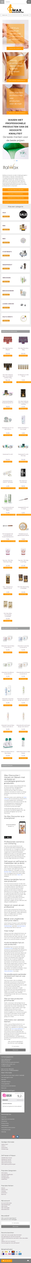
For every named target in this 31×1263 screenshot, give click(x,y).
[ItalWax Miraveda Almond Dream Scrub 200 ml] (23, 664)
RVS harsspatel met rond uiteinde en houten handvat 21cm (7, 535)
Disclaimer (4, 1121)
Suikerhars (4, 1179)
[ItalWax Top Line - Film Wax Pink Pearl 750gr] (8, 552)
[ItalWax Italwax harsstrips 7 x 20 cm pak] (23, 419)
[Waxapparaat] (23, 266)
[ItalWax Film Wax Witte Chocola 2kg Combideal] (8, 605)
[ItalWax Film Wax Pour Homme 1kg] (23, 472)
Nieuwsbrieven (5, 1209)
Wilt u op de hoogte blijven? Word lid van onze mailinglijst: (15, 1042)
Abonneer (15, 1050)
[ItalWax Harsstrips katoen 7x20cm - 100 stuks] (8, 472)
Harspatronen (5, 1176)
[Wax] (23, 227)
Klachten (3, 1079)
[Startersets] (23, 253)
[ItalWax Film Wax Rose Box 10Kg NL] (8, 340)
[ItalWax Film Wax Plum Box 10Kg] (23, 340)
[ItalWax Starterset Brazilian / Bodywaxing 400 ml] (8, 393)
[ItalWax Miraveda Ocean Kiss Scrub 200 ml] (23, 637)
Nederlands (4, 15)
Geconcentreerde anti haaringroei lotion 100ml (8, 509)
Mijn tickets (4, 1206)
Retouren (3, 1088)
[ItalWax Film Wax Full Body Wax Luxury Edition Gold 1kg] (23, 393)
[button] (14, 160)
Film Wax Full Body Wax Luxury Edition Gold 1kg (23, 403)
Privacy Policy (5, 1123)
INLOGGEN (26, 15)
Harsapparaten (5, 1177)
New (3, 238)
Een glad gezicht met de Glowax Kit (10, 1236)
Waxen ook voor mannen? (8, 1241)
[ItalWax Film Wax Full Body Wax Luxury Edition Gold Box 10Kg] (8, 366)
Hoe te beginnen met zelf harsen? (10, 1243)
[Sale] (23, 214)
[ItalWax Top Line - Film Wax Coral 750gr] (23, 552)
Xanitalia (3, 1191)
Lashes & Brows (8, 304)
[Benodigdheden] (23, 292)
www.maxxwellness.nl (17, 1028)
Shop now (6, 216)
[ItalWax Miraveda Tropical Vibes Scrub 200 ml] (8, 637)
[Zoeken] (29, 2)
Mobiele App (4, 1149)
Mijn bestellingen (5, 1204)
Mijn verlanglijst (5, 1207)
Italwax (3, 1188)
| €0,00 (7, 1261)
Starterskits (4, 1147)
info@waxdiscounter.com (8, 1064)
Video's (19, 874)
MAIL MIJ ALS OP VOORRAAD (9, 488)
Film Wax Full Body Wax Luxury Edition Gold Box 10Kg (8, 376)
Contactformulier (6, 1129)
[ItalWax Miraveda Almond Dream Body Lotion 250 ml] (23, 717)
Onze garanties (5, 1083)
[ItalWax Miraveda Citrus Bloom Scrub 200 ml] (8, 664)
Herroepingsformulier (7, 1077)
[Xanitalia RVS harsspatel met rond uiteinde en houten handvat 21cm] (8, 525)
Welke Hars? (4, 1144)
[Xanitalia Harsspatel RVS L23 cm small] (23, 499)
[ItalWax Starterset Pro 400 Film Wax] (23, 446)
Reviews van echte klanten (8, 1086)
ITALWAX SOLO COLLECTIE (15, 198)
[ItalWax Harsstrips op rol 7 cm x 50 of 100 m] (8, 419)
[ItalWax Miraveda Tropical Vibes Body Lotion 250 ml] (8, 717)
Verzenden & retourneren (8, 1127)
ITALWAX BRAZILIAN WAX (15, 190)
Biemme (3, 1194)
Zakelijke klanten (6, 1081)
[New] (23, 240)
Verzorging (6, 277)
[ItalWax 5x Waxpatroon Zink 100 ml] (23, 366)
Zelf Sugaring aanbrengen (8, 1164)
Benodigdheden (8, 290)
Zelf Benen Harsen (6, 1159)
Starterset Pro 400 (8, 454)
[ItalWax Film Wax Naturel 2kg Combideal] (23, 578)
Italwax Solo (4, 1189)
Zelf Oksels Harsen (6, 1161)
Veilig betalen (5, 1125)
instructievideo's (21, 926)
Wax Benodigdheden (7, 1174)
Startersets (7, 251)
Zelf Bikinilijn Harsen (6, 1157)
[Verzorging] (23, 279)
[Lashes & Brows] (23, 305)
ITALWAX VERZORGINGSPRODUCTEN (15, 202)
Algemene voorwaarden (8, 1119)
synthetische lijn (8, 948)
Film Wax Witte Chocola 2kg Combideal (8, 615)
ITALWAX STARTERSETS (15, 194)
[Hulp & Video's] (23, 318)
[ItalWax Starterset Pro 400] (8, 446)
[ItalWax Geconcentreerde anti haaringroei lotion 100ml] (8, 499)
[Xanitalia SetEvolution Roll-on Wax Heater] (23, 743)
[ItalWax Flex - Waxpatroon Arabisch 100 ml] (8, 578)
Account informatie (6, 1203)
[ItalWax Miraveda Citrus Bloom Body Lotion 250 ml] (23, 690)
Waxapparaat (7, 264)
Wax (3, 225)
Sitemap (3, 1131)
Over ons (3, 1117)
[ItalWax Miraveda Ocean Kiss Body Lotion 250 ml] (8, 690)
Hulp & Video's (7, 317)
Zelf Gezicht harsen (6, 1162)
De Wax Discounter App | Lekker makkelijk (12, 1075)
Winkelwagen (7, 355)
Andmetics (4, 1192)
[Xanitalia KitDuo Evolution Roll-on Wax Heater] (8, 743)
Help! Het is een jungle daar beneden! (11, 1235)
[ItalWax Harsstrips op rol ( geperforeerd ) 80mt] (23, 525)
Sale (4, 212)
